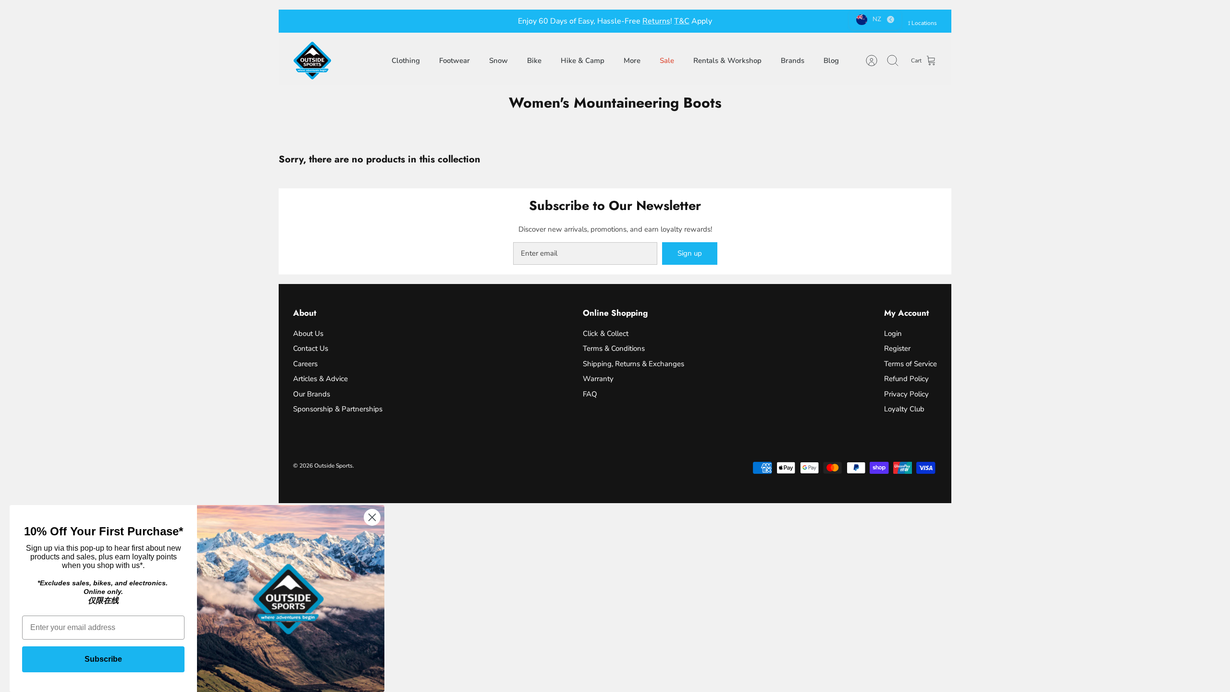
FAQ (590, 394)
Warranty (598, 378)
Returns (656, 21)
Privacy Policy (906, 394)
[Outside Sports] (312, 60)
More (632, 60)
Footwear (454, 60)
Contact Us (310, 348)
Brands (792, 60)
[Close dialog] (372, 517)
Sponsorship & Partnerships (337, 409)
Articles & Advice (320, 378)
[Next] (761, 21)
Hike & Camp (582, 60)
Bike (534, 60)
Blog (831, 60)
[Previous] (468, 21)
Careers (305, 364)
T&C (681, 21)
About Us (308, 333)
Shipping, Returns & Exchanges (633, 364)
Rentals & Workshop (727, 60)
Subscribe (103, 659)
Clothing (406, 60)
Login (893, 333)
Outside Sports (333, 466)
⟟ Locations (922, 23)
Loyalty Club (904, 409)
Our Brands (311, 394)
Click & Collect (605, 333)
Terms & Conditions (614, 348)
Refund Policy (906, 378)
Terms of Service (910, 364)
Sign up (689, 253)
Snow (498, 60)
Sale (667, 60)
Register (897, 348)
